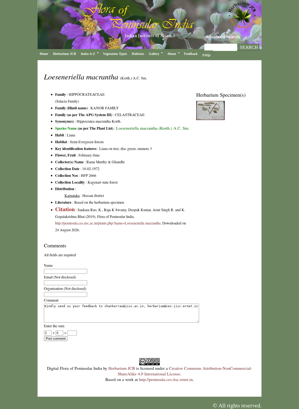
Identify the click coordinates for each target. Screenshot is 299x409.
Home (44, 54)
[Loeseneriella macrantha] (210, 118)
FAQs (206, 55)
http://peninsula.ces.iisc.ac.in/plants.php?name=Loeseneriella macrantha (107, 223)
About (171, 54)
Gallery (154, 54)
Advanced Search (222, 36)
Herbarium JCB (64, 54)
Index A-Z (88, 54)
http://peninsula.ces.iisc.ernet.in (166, 379)
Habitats (138, 54)
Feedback (191, 54)
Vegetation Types (115, 54)
